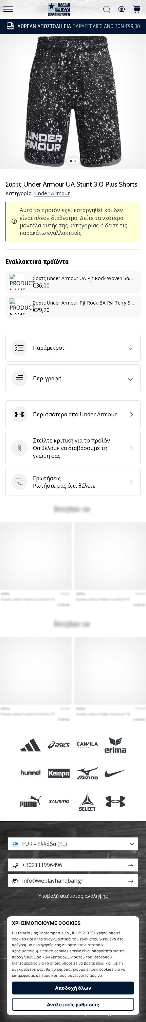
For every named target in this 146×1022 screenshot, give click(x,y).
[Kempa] (59, 773)
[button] (73, 347)
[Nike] (115, 773)
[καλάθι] (137, 9)
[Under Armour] (115, 801)
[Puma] (31, 801)
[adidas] (31, 745)
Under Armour (52, 193)
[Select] (87, 801)
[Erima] (115, 745)
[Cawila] (87, 745)
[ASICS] (59, 745)
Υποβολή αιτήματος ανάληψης (73, 896)
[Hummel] (31, 773)
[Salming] (59, 801)
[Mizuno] (87, 773)
